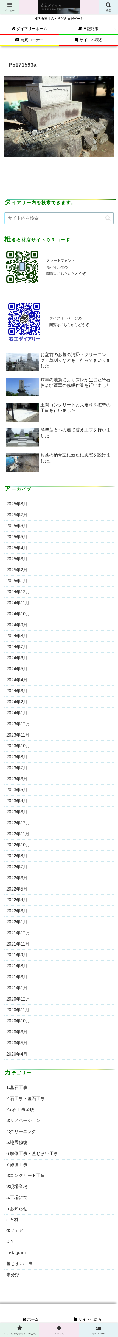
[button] (108, 218)
